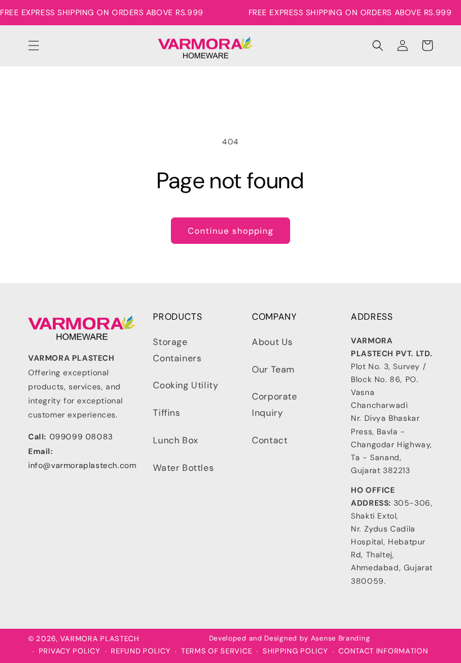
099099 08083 (81, 437)
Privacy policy (70, 651)
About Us (272, 342)
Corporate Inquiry (274, 404)
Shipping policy (295, 651)
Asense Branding (340, 638)
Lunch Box (175, 440)
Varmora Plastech (99, 638)
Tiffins (166, 413)
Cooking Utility (185, 385)
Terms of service (216, 651)
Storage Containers (177, 350)
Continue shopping (230, 231)
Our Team (273, 369)
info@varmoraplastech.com (82, 465)
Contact (269, 440)
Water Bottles (183, 468)
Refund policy (140, 651)
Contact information (383, 651)
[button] (33, 45)
